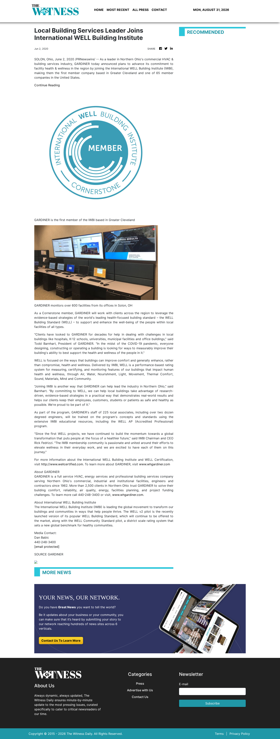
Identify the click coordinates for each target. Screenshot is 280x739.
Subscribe (212, 703)
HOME (99, 10)
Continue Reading (47, 85)
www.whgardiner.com (154, 464)
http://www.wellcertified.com (62, 464)
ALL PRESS (140, 10)
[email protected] (46, 547)
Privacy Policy (240, 734)
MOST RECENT (118, 10)
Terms (219, 734)
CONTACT (159, 10)
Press (140, 683)
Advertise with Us (140, 690)
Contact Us (140, 697)
